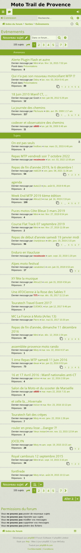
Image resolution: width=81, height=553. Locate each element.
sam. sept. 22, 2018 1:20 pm (62, 256)
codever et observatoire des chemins (37, 122)
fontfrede (18, 471)
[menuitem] (77, 24)
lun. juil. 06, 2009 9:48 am (54, 126)
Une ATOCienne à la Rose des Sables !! (38, 292)
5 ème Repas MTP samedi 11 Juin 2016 (39, 360)
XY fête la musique (24, 278)
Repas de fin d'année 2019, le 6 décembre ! (42, 167)
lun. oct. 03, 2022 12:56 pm (61, 159)
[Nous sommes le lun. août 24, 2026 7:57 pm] (72, 24)
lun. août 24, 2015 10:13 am (55, 475)
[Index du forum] (40, 4)
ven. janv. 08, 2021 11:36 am (58, 171)
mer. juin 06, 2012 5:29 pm (55, 98)
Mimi (35, 63)
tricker (36, 378)
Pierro (36, 320)
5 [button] (53, 45)
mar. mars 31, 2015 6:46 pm (58, 146)
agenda (16, 182)
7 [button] (61, 45)
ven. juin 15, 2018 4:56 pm (57, 282)
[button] (28, 44)
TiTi (35, 295)
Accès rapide (4, 12)
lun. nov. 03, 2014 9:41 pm (55, 79)
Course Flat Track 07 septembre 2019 (38, 224)
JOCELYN (17, 441)
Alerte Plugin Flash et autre (30, 60)
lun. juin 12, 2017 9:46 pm (58, 306)
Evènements (12, 31)
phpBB (31, 538)
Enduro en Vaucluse (25, 252)
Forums (10, 12)
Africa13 (37, 199)
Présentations (30, 66)
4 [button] (48, 45)
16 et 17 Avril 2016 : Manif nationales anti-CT (43, 375)
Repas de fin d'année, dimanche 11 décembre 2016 (43, 329)
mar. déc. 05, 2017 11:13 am (54, 295)
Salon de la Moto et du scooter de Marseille (42, 388)
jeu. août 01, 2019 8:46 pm (56, 186)
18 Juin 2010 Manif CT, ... (29, 94)
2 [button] (39, 45)
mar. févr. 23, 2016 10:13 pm (56, 405)
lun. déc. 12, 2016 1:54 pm (53, 335)
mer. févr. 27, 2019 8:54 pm (54, 214)
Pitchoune (38, 111)
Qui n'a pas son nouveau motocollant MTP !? (43, 76)
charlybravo (39, 240)
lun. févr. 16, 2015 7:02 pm (53, 63)
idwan (36, 363)
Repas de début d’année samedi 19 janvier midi (45, 237)
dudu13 (37, 186)
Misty (36, 350)
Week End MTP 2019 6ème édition (36, 196)
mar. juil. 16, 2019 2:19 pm (57, 199)
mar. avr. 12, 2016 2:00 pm (55, 378)
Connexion (10, 18)
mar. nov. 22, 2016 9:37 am (55, 350)
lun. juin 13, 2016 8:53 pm (54, 363)
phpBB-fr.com (46, 545)
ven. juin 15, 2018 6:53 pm (60, 267)
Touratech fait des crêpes (29, 414)
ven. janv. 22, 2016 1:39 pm (55, 418)
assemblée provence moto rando (35, 346)
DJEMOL (38, 306)
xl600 (36, 126)
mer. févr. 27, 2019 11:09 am (54, 227)
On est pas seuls (23, 143)
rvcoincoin (39, 159)
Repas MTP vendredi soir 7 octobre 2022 (40, 156)
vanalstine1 (39, 267)
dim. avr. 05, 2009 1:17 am (59, 111)
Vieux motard (40, 431)
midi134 (37, 171)
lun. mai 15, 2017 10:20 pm (55, 320)
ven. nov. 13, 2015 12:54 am (63, 431)
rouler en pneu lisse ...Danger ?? (34, 428)
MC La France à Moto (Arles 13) (33, 316)
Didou (36, 79)
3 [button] (43, 45)
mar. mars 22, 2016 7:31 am (56, 391)
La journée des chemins (28, 108)
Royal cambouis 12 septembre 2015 (37, 456)
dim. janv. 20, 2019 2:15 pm (61, 240)
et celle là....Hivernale (26, 401)
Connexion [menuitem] (78, 12)
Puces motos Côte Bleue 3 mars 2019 (38, 211)
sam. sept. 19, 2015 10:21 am (56, 445)
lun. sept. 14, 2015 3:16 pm (54, 460)
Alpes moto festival (25, 263)
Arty (27, 541)
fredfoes (37, 146)
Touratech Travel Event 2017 (31, 303)
